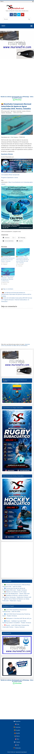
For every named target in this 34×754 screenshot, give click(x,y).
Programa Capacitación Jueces (9, 177)
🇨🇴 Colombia (17, 727)
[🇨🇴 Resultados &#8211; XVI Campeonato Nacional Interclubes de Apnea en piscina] (23, 252)
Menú (2, 1)
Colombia (18, 111)
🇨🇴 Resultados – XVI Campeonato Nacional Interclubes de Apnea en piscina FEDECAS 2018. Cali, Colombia (22, 259)
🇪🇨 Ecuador (17, 730)
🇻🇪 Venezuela (17, 748)
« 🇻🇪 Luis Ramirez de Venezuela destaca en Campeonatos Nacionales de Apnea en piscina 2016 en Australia (16, 294)
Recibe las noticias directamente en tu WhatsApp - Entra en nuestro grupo (17, 97)
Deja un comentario (8, 289)
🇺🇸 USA (17, 745)
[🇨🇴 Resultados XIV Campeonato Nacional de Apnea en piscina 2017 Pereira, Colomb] (8, 252)
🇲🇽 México (17, 736)
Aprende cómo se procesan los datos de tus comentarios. (15, 345)
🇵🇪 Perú (17, 739)
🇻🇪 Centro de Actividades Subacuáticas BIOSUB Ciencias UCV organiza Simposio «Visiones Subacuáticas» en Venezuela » (16, 299)
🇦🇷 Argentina (17, 721)
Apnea (14, 111)
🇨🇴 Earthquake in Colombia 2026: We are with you (17, 618)
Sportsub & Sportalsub (21, 752)
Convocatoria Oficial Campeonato (10, 174)
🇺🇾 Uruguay (17, 742)
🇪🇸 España (17, 733)
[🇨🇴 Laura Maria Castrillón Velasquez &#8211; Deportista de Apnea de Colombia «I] (8, 271)
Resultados (9, 112)
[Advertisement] (17, 77)
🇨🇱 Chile (17, 724)
